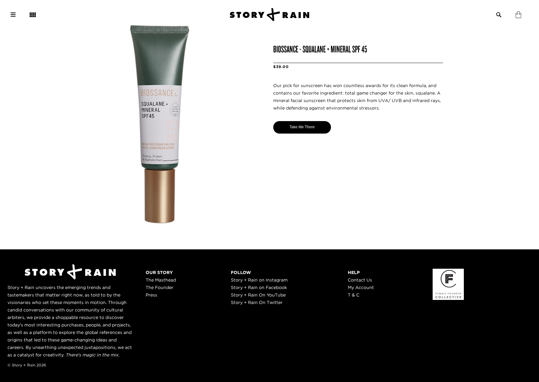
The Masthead (161, 279)
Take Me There (302, 127)
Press (151, 294)
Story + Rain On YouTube (258, 294)
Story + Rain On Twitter (257, 302)
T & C (353, 294)
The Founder (159, 287)
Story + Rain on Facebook (259, 287)
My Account (361, 287)
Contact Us (360, 279)
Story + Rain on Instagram (259, 279)
